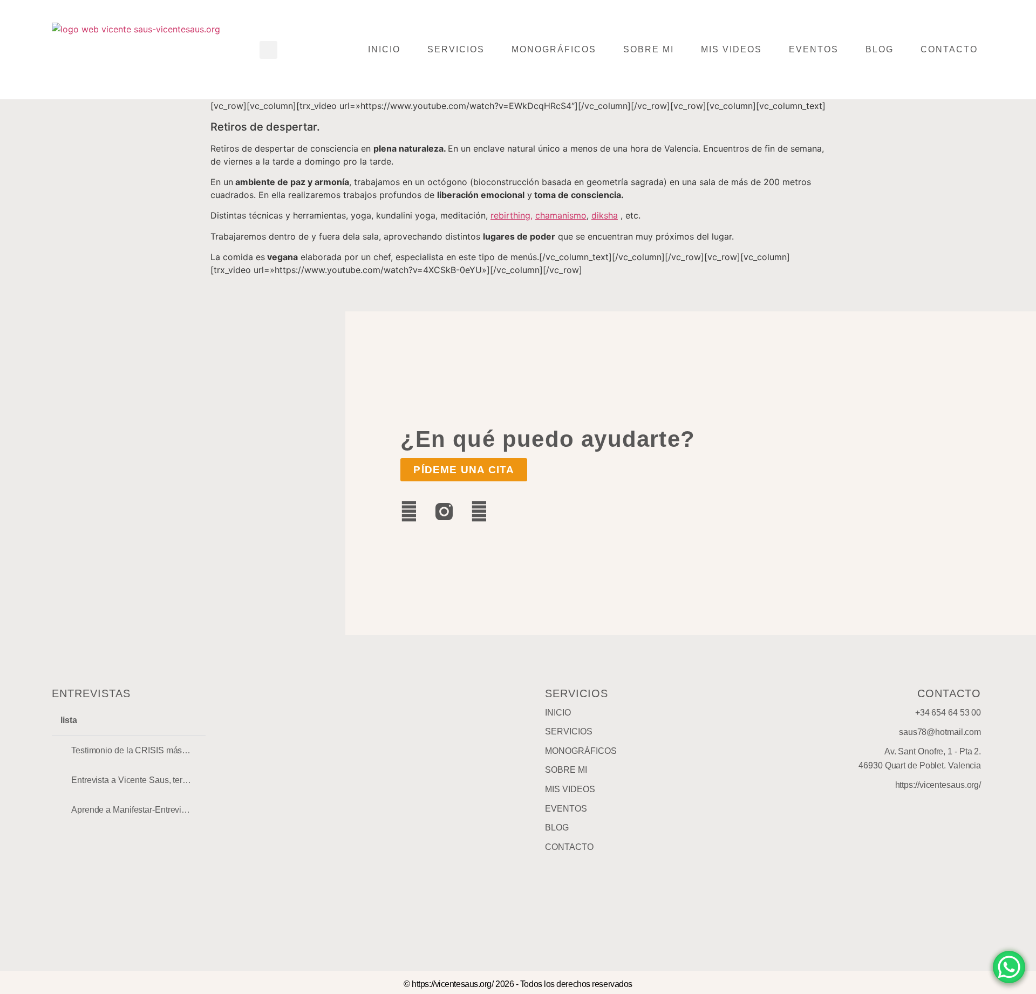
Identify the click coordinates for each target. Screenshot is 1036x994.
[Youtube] (479, 511)
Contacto (949, 49)
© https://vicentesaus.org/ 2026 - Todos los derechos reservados (518, 984)
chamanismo (561, 215)
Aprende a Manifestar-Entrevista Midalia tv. (152, 809)
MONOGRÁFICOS (554, 49)
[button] (268, 50)
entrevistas (91, 693)
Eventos (814, 49)
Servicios (456, 49)
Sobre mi (648, 49)
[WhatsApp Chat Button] (1009, 967)
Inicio (384, 49)
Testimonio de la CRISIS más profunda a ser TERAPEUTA (182, 750)
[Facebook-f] (409, 511)
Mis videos (731, 49)
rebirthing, (511, 215)
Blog (879, 49)
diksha (604, 215)
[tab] (129, 751)
